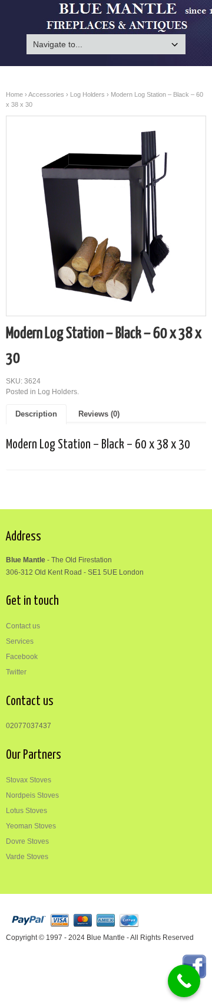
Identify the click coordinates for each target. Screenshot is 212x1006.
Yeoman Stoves (31, 826)
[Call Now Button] (184, 981)
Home (14, 94)
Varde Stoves (27, 857)
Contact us (23, 626)
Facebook (22, 657)
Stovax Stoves (28, 780)
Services (20, 641)
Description (36, 414)
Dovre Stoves (27, 841)
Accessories (46, 94)
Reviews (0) (99, 414)
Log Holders (87, 94)
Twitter (16, 672)
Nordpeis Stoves (32, 795)
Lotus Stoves (26, 811)
